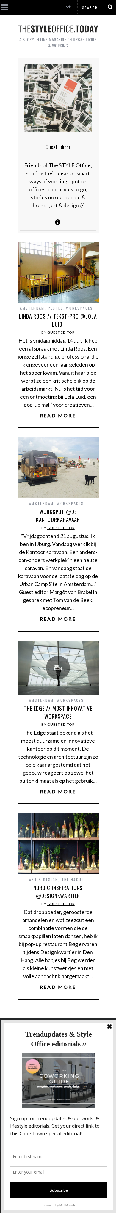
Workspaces (79, 308)
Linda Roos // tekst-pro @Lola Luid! (58, 320)
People (55, 308)
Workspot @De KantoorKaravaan (58, 515)
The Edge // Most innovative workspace (58, 712)
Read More (58, 415)
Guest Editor (61, 332)
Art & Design (43, 879)
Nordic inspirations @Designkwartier (57, 892)
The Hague (73, 879)
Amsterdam (32, 308)
